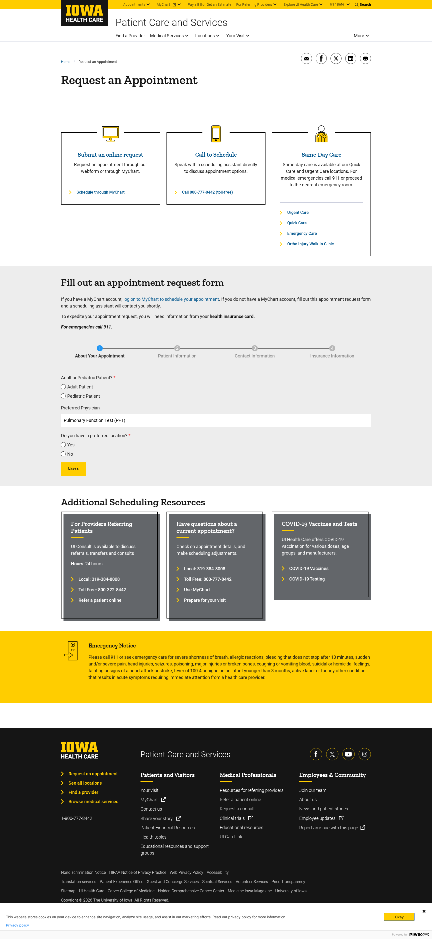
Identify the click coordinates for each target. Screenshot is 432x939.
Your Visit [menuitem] (235, 35)
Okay (399, 917)
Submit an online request (110, 154)
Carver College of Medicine (131, 891)
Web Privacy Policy (186, 872)
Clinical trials (233, 818)
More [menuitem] (359, 35)
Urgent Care (298, 212)
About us (308, 799)
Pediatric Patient (83, 396)
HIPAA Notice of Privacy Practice (137, 872)
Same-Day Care (321, 154)
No (70, 454)
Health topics (153, 837)
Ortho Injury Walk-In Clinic (310, 244)
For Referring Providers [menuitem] (254, 4)
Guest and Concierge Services (173, 881)
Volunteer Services (252, 881)
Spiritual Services (217, 881)
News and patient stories (323, 808)
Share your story (157, 818)
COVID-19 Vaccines (308, 568)
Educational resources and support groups (174, 850)
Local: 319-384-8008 (99, 579)
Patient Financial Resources (167, 827)
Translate (337, 4)
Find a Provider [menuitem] (130, 35)
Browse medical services (93, 801)
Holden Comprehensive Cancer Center (191, 891)
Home (65, 62)
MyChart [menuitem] (163, 4)
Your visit (149, 790)
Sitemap (68, 891)
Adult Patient (80, 386)
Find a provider (83, 792)
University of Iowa (291, 891)
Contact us (151, 809)
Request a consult (237, 808)
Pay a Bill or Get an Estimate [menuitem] (209, 4)
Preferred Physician (80, 407)
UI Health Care (91, 891)
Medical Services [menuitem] (167, 35)
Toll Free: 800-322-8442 (102, 589)
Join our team (312, 790)
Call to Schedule (216, 154)
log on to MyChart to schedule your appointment (171, 299)
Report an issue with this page (328, 827)
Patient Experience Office (121, 881)
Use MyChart (197, 589)
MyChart (149, 799)
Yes (70, 444)
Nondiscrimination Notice (83, 872)
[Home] (84, 13)
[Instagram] (364, 754)
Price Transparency (288, 881)
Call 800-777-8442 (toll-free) (207, 192)
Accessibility (218, 872)
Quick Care (297, 223)
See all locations (85, 783)
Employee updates (317, 818)
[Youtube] (348, 754)
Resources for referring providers (252, 790)
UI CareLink (231, 836)
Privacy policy (17, 925)
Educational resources (241, 827)
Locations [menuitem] (205, 35)
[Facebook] (316, 754)
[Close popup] (424, 911)
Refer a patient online (100, 600)
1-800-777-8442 (76, 818)
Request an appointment (93, 773)
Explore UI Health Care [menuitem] (301, 4)
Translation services (78, 881)
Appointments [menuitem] (134, 4)
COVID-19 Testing (307, 579)
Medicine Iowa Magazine (250, 891)
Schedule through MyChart (100, 192)
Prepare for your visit (205, 600)
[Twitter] (332, 754)
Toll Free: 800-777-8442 (208, 579)
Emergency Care (302, 233)
